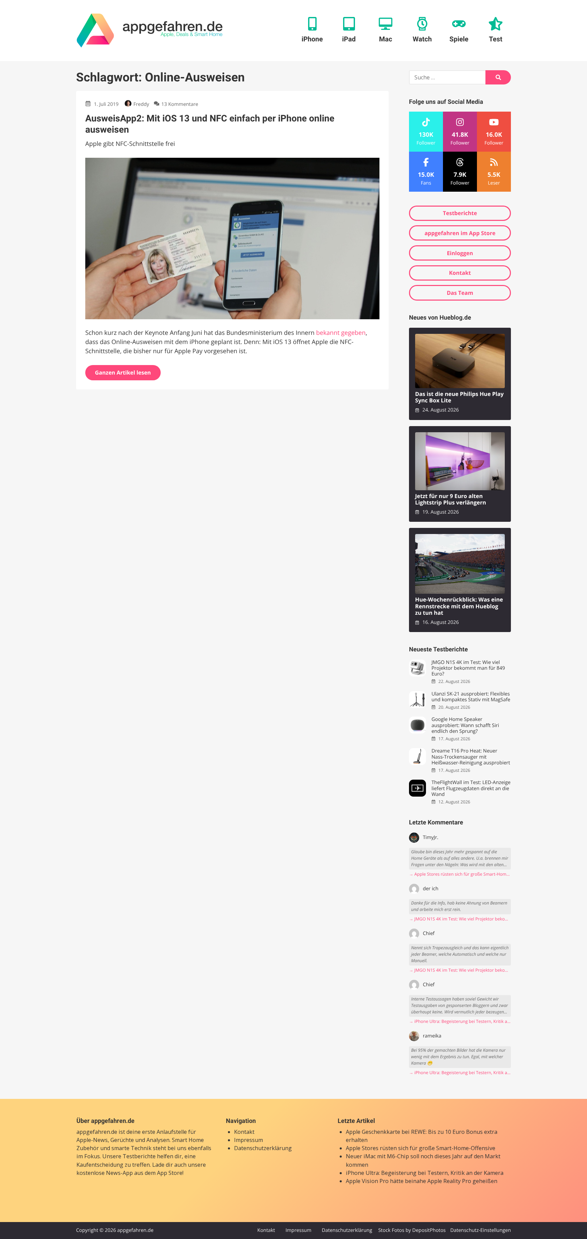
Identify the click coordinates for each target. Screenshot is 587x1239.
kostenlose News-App (104, 1173)
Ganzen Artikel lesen (123, 372)
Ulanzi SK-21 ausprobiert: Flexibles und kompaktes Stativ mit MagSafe (470, 697)
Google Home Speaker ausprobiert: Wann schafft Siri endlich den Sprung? (465, 725)
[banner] (149, 30)
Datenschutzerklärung (263, 1148)
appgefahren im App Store (460, 233)
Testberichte (460, 213)
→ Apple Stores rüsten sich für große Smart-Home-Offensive (460, 874)
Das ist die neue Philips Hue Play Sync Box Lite (459, 397)
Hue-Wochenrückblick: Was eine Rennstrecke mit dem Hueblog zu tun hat (459, 606)
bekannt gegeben (341, 333)
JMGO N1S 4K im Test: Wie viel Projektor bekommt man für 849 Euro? (468, 668)
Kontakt (460, 273)
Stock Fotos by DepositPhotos (411, 1230)
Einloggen (460, 253)
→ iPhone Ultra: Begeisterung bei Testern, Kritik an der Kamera (460, 1021)
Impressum (248, 1140)
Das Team (460, 293)
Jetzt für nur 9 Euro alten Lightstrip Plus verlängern (450, 499)
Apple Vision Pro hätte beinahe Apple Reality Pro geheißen (421, 1181)
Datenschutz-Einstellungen (480, 1230)
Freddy (141, 104)
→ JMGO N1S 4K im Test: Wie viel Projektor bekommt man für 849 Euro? (460, 919)
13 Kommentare (179, 104)
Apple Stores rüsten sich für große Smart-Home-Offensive (420, 1148)
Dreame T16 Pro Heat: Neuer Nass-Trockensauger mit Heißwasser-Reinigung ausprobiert (470, 757)
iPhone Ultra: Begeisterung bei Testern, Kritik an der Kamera (424, 1173)
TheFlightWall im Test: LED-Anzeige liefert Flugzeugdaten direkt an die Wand (471, 788)
